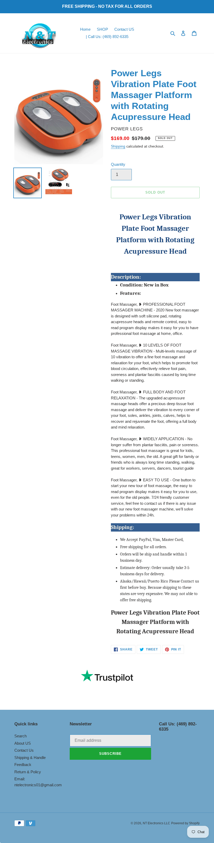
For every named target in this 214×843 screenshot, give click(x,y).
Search (20, 736)
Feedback (22, 764)
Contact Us (24, 750)
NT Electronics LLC (156, 823)
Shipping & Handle (30, 757)
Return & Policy (27, 772)
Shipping (118, 146)
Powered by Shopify (185, 823)
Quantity (118, 164)
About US (22, 743)
